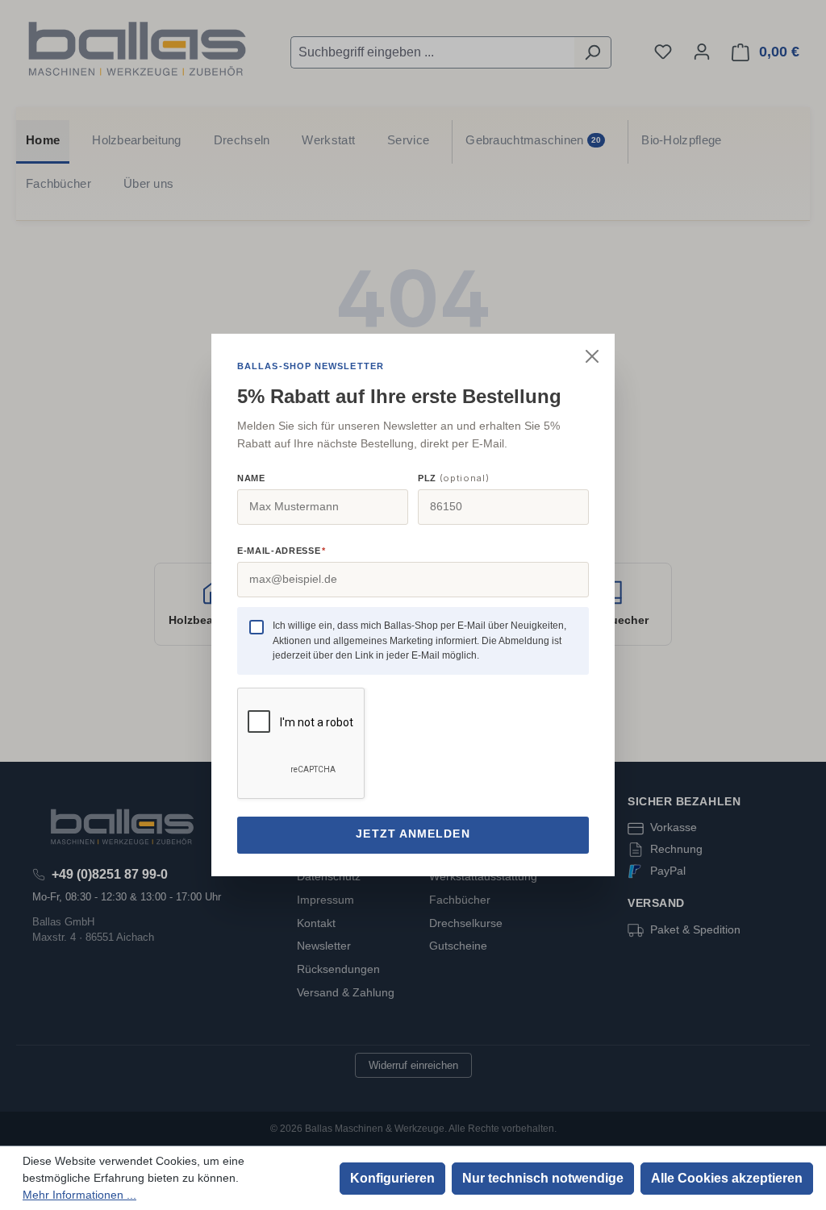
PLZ (453, 478)
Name (251, 478)
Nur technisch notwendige (543, 1178)
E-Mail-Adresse (281, 550)
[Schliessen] (592, 356)
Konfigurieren (392, 1178)
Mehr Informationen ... (79, 1194)
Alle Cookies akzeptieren (727, 1178)
